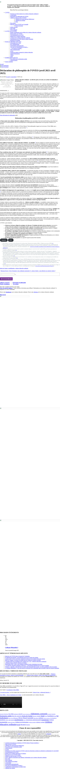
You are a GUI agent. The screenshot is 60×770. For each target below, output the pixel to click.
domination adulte (6, 716)
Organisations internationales (17, 45)
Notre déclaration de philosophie (7, 115)
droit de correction (17, 716)
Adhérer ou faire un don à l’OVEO (18, 17)
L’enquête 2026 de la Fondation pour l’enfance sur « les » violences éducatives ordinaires (25, 661)
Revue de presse (19, 25)
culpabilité (49, 714)
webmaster (48, 733)
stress (25, 719)
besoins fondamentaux (26, 714)
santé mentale (11, 719)
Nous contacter (13, 29)
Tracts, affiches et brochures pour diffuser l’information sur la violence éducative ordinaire (26, 757)
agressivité (2, 714)
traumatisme (45, 720)
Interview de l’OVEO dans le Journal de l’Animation (17, 656)
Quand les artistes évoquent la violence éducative (21, 52)
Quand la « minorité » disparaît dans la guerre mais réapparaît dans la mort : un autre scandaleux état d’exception (31, 666)
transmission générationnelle (33, 720)
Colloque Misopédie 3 (11, 647)
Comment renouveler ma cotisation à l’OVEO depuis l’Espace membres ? (22, 742)
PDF (11, 240)
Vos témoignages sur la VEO (17, 35)
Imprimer (4, 240)
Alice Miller (11, 714)
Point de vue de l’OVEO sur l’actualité (19, 24)
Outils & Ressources (15, 53)
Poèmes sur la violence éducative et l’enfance (15, 753)
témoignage (8, 292)
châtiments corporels (39, 714)
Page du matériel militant (6, 288)
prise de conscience (47, 718)
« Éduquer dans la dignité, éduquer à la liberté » (16, 662)
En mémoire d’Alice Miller (13, 689)
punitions (2, 720)
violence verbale (40, 722)
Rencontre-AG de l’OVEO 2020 (12, 754)
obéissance (15, 718)
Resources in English (15, 40)
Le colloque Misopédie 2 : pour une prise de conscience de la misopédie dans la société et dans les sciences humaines (32, 668)
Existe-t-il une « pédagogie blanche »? (41, 692)
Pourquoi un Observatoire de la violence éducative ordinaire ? (24, 13)
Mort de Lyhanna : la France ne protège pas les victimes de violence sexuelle (23, 660)
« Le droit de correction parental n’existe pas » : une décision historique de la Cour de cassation (27, 665)
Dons (16, 21)
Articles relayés (13, 60)
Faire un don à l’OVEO (10, 744)
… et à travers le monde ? (16, 48)
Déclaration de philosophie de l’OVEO (19, 16)
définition (36, 292)
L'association (13, 76)
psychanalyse (53, 718)
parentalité (30, 718)
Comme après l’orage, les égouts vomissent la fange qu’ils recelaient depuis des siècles (25, 658)
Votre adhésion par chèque (11, 761)
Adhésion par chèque (20, 20)
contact (19, 733)
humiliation (50, 716)
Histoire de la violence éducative (17, 36)
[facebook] (4, 66)
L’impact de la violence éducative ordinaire (20, 37)
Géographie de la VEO (15, 43)
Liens (11, 56)
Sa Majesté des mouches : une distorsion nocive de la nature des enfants (21, 657)
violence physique (11, 722)
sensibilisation (11, 268)
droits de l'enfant (4, 268)
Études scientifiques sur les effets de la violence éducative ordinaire (25, 32)
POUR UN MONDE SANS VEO (13, 41)
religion (7, 719)
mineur (9, 718)
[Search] (15, 274)
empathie (39, 716)
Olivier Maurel (22, 718)
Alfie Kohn (6, 714)
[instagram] (4, 65)
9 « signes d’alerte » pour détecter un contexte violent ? (42, 270)
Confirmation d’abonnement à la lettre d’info (15, 766)
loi (57, 716)
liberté (55, 716)
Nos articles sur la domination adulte (18, 59)
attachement (16, 714)
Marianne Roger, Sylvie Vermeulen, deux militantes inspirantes (15, 270)
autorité (20, 714)
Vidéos (11, 55)
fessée (42, 716)
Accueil (2, 64)
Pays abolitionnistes (14, 44)
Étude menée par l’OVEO (16, 33)
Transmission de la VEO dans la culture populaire (21, 39)
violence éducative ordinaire (21, 268)
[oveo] (0, 2)
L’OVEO (7, 12)
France (46, 716)
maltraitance (4, 718)
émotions (28, 724)
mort (12, 718)
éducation (23, 724)
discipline (53, 714)
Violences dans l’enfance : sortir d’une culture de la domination (41, 675)
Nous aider (12, 28)
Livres (11, 51)
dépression (35, 716)
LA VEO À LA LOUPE (11, 31)
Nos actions (13, 23)
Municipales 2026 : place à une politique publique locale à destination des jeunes (23, 664)
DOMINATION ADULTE (11, 57)
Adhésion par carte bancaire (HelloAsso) (24, 19)
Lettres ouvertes (14, 27)
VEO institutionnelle (15, 49)
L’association (13, 15)
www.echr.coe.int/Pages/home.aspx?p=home (44, 265)
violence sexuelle (32, 722)
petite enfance (36, 718)
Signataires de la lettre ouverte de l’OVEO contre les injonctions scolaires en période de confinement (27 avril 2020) (32, 750)
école (18, 724)
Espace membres (9, 61)
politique (41, 718)
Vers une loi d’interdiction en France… (19, 47)
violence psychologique (21, 722)
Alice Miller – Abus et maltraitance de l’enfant (10, 695)
